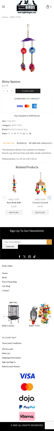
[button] (49, 197)
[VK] (15, 133)
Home (5, 17)
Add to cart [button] (14, 212)
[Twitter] (8, 133)
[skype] (30, 133)
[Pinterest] (18, 133)
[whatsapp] (27, 133)
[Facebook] (12, 133)
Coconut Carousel (40, 202)
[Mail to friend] (21, 133)
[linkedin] (24, 133)
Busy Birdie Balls (14, 202)
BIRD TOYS (15, 17)
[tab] (9, 143)
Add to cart (29, 91)
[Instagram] (29, 256)
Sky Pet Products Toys (18, 129)
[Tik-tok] (34, 256)
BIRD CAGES (8, 325)
